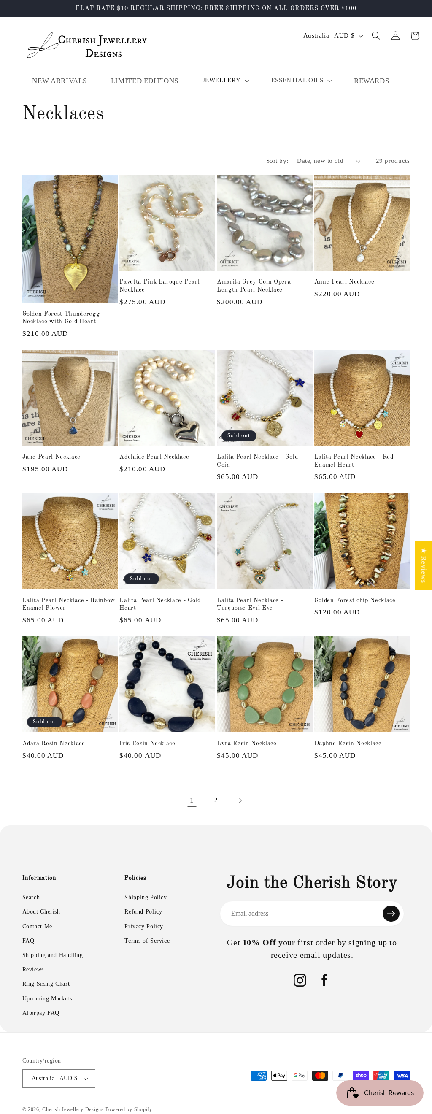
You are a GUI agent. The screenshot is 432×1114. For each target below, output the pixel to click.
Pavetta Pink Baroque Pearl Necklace (159, 285)
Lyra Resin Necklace (247, 743)
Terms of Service (147, 941)
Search (31, 897)
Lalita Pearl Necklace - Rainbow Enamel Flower (68, 604)
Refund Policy (143, 912)
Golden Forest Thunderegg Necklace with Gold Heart (61, 317)
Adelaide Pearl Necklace (154, 457)
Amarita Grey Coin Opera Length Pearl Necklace (254, 285)
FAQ (28, 941)
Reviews (33, 969)
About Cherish (41, 912)
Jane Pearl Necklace (51, 457)
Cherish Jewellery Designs (72, 1109)
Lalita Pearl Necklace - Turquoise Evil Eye (250, 604)
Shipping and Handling (52, 955)
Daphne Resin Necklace (348, 743)
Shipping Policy (145, 897)
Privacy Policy (143, 926)
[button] (225, 80)
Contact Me (37, 926)
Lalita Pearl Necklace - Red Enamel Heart (354, 461)
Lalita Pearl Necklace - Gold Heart (159, 604)
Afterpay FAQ (41, 1013)
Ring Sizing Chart (46, 984)
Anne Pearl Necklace (344, 282)
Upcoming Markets (47, 998)
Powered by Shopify (128, 1109)
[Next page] (240, 800)
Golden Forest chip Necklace (355, 600)
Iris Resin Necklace (147, 743)
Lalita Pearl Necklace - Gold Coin (257, 461)
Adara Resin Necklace (53, 743)
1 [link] (192, 800)
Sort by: (277, 160)
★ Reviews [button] (424, 565)
